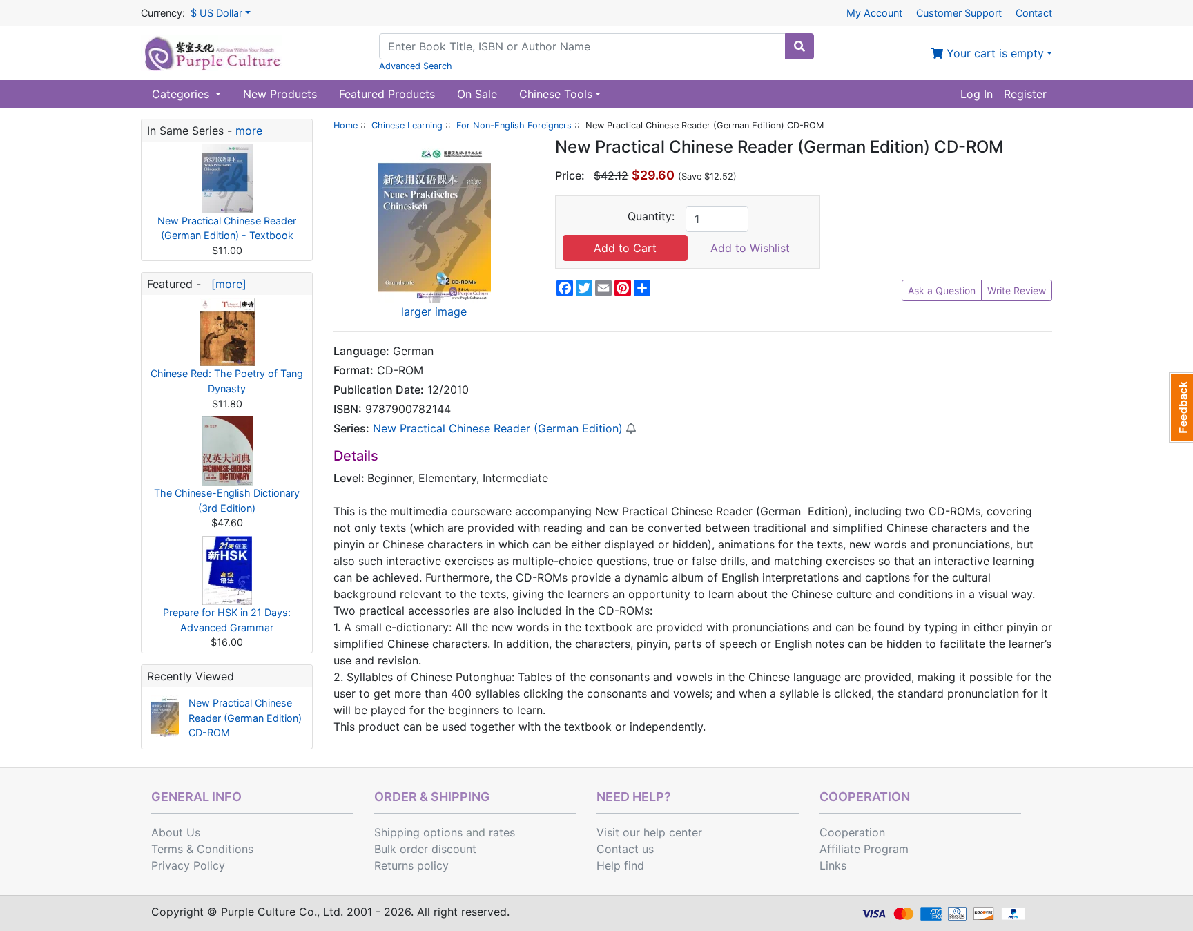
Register (1025, 94)
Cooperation (852, 832)
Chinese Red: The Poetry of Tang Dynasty (227, 380)
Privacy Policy (188, 865)
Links (832, 865)
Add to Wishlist (750, 248)
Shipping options (418, 832)
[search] (799, 46)
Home (345, 125)
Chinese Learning (407, 125)
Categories (182, 94)
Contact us (625, 849)
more (248, 130)
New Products (280, 94)
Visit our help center (649, 832)
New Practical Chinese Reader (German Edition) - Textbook (226, 228)
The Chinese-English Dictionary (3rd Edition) (227, 500)
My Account (874, 13)
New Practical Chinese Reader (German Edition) (498, 428)
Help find (620, 865)
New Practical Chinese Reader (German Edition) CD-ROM (245, 717)
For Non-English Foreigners (514, 125)
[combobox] (582, 46)
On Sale (477, 94)
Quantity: (651, 216)
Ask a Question (942, 290)
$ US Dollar (216, 13)
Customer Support (959, 13)
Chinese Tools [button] (555, 94)
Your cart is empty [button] (993, 53)
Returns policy (411, 865)
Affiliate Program (864, 849)
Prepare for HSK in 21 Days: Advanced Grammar (227, 619)
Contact (1034, 13)
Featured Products (387, 94)
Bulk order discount (425, 849)
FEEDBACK (1181, 407)
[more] (225, 284)
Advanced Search (415, 66)
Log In (976, 94)
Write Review (1016, 290)
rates (502, 832)
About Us (175, 832)
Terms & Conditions (202, 849)
